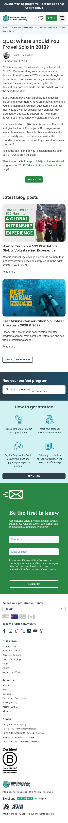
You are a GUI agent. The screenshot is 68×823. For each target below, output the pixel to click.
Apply (51, 18)
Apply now (34, 179)
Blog (4, 689)
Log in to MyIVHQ (11, 672)
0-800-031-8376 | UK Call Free (18, 737)
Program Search (11, 650)
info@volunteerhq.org (14, 724)
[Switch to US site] (6, 616)
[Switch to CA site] (31, 616)
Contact (8, 719)
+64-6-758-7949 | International (19, 728)
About (5, 685)
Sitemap (7, 711)
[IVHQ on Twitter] (23, 630)
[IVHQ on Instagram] (10, 630)
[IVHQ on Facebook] (4, 630)
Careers (6, 694)
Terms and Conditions (14, 698)
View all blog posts (18, 359)
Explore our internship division (38, 813)
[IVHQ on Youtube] (35, 630)
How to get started (34, 407)
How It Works (9, 646)
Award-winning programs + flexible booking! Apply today (34, 6)
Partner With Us (10, 706)
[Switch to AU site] (15, 616)
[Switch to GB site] (23, 616)
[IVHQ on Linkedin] (29, 630)
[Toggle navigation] (62, 18)
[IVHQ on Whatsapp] (41, 630)
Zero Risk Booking (11, 655)
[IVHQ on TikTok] (16, 630)
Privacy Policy (9, 702)
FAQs (5, 663)
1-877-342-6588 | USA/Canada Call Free (23, 733)
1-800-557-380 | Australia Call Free (20, 741)
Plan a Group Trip (11, 659)
